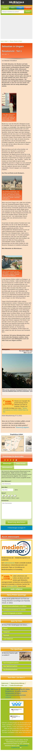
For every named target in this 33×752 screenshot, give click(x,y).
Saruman (6, 635)
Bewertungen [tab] (7, 463)
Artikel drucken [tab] (20, 463)
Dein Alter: (4, 487)
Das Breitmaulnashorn (10, 669)
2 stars (6, 495)
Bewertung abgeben (22, 427)
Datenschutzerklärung (17, 683)
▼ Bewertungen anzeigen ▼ (16, 528)
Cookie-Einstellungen (16, 685)
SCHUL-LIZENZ (12, 586)
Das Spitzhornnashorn (10, 666)
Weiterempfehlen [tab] (7, 467)
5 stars (15, 495)
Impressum (4, 683)
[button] (28, 11)
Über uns (4, 685)
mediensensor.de (9, 563)
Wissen (12, 7)
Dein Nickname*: (6, 481)
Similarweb (8, 697)
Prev (3, 443)
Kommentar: (5, 500)
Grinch (5, 628)
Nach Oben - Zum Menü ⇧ (16, 677)
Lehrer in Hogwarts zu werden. (12, 613)
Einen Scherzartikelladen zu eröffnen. (15, 606)
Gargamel (6, 632)
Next (29, 443)
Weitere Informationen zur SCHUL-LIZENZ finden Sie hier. (15, 409)
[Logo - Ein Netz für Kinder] (16, 703)
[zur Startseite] (17, 2)
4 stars (12, 495)
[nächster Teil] (9, 54)
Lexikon (20, 7)
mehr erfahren (16, 589)
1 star (3, 495)
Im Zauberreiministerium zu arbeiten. (14, 609)
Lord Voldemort (8, 638)
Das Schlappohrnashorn (11, 662)
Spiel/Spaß (28, 7)
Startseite (5, 7)
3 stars (9, 495)
